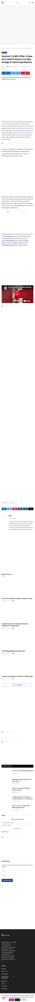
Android (4, 52)
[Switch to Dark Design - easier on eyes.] (30, 2)
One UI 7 (17, 128)
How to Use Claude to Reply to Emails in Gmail (17, 598)
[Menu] (3, 2)
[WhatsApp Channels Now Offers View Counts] (6, 781)
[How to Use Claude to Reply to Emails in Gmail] (17, 587)
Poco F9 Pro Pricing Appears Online (22, 770)
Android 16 (5, 502)
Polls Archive (5, 831)
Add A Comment (17, 685)
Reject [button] (17, 999)
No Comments (22, 66)
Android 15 (27, 128)
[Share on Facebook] (6, 73)
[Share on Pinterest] (25, 73)
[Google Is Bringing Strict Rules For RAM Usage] (17, 665)
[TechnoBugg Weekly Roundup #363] (17, 640)
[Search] (32, 2)
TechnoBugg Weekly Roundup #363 (13, 651)
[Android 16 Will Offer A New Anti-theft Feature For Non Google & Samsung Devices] (17, 79)
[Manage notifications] (3, 998)
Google (12, 502)
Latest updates (7, 766)
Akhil (8, 66)
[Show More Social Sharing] (31, 73)
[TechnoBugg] (17, 2)
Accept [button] (11, 999)
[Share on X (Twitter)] (15, 73)
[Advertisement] (17, 25)
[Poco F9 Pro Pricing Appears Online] (6, 773)
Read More (23, 999)
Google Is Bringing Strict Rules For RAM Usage (17, 676)
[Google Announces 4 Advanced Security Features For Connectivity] (17, 612)
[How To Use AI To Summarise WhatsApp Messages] (6, 808)
